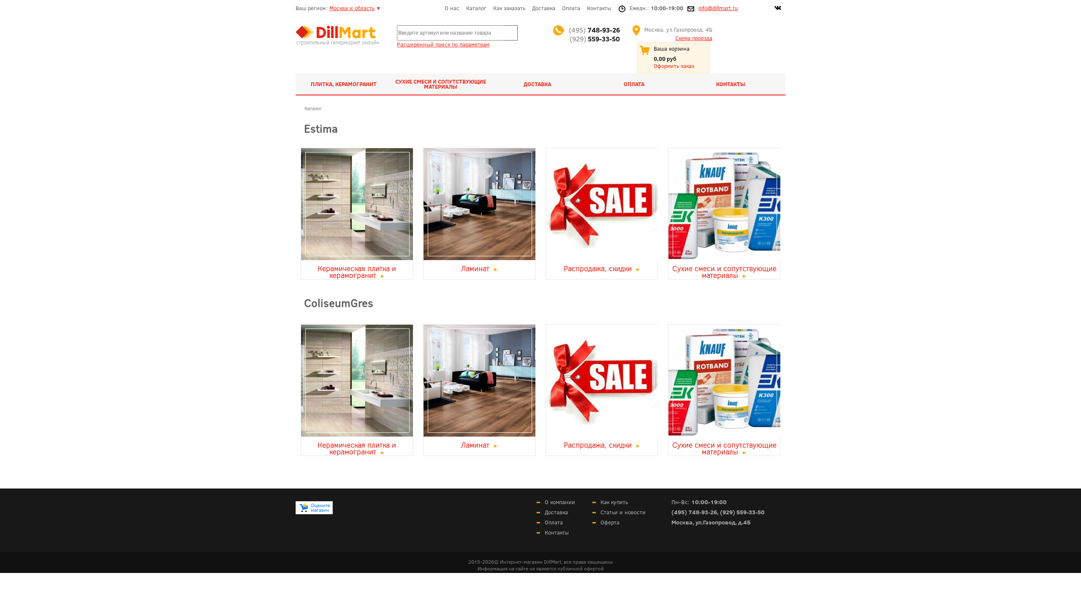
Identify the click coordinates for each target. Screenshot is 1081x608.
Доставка (543, 8)
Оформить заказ (674, 66)
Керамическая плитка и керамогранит (357, 271)
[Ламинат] (479, 257)
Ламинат (475, 268)
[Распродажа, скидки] (601, 257)
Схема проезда (693, 38)
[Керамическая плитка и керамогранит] (357, 257)
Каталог (476, 8)
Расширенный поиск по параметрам (443, 44)
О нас (452, 8)
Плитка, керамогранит (344, 84)
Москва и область (352, 8)
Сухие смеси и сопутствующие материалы (440, 84)
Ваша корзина (672, 48)
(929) (595, 38)
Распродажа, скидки (598, 268)
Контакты (599, 8)
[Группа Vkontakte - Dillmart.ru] (777, 9)
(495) (594, 29)
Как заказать (509, 8)
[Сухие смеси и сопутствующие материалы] (724, 257)
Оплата (571, 8)
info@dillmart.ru (718, 8)
